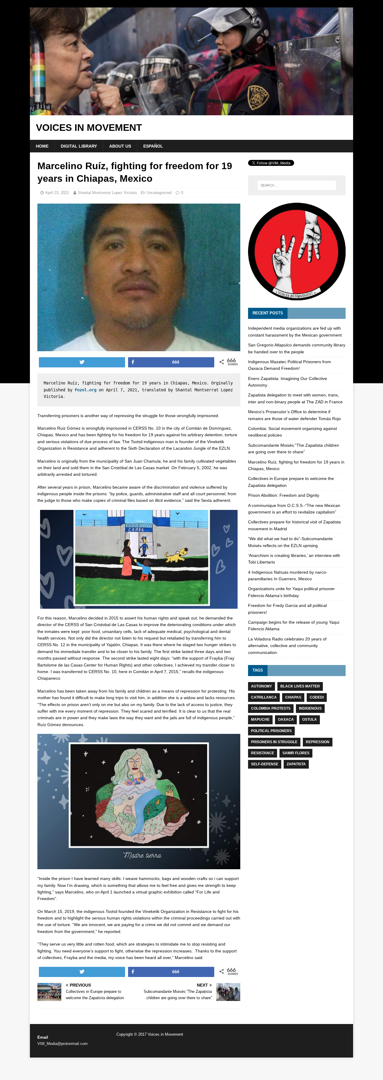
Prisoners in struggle (274, 742)
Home (42, 146)
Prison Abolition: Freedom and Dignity (283, 495)
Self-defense (264, 764)
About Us (120, 146)
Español (153, 146)
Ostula (309, 719)
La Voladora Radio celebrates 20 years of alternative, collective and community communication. (287, 646)
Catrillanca (264, 697)
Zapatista (296, 764)
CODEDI (317, 697)
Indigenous (310, 708)
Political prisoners (271, 731)
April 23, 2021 (57, 192)
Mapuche (260, 719)
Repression (317, 742)
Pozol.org (85, 389)
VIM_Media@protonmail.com (62, 1043)
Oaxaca (286, 719)
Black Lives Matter (300, 686)
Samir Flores (295, 753)
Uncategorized (159, 192)
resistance (262, 753)
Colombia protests (271, 708)
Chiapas (293, 697)
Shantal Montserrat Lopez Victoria (107, 192)
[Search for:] (297, 185)
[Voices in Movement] (191, 112)
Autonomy (261, 686)
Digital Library (79, 146)
